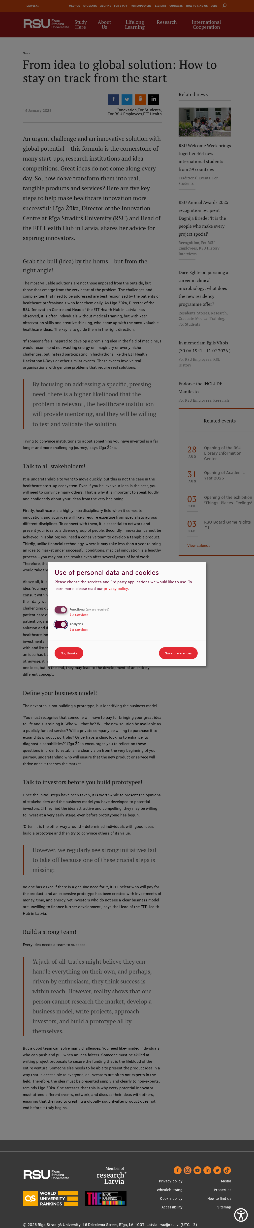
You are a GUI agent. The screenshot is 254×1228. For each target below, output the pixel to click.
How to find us (219, 1198)
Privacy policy (171, 1181)
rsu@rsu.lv (169, 1224)
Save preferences (178, 653)
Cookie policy (171, 1198)
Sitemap (224, 1207)
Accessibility (172, 1207)
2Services (78, 614)
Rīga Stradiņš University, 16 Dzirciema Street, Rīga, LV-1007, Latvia (98, 1224)
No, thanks (69, 653)
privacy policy (116, 588)
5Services (78, 629)
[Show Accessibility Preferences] (241, 1215)
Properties (222, 1189)
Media (226, 1181)
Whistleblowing (170, 1189)
